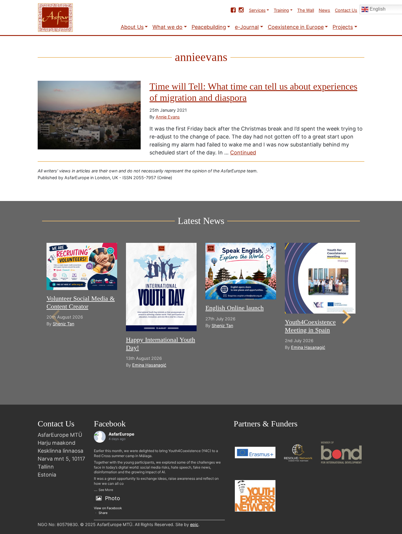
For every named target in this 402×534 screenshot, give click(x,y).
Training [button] (281, 10)
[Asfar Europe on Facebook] (233, 10)
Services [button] (257, 10)
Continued (243, 152)
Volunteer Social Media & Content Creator (80, 302)
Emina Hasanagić (149, 364)
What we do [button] (167, 27)
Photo (112, 498)
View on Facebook (108, 508)
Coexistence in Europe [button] (296, 27)
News (324, 10)
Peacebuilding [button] (209, 27)
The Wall (305, 10)
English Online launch (234, 308)
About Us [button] (132, 27)
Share (103, 513)
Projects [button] (343, 27)
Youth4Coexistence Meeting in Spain (310, 325)
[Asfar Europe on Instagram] (241, 10)
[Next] (345, 317)
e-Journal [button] (247, 27)
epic (194, 524)
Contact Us (346, 10)
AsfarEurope (121, 433)
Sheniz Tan (63, 323)
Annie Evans (168, 116)
